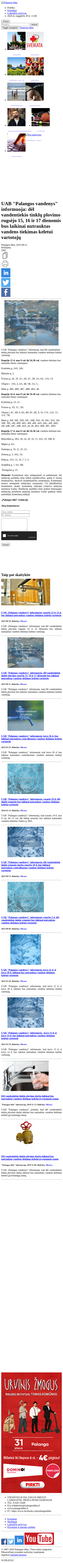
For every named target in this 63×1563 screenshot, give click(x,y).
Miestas (23, 621)
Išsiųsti (5, 545)
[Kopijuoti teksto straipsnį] (5, 258)
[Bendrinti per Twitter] (5, 286)
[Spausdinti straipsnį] (5, 266)
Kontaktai (12, 10)
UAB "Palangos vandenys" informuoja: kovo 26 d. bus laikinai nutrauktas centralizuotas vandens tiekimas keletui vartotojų (31, 739)
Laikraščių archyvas (17, 13)
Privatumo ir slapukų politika (21, 1527)
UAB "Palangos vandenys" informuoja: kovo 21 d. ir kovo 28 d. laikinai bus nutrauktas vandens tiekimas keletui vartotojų (28, 973)
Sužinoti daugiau (18, 1555)
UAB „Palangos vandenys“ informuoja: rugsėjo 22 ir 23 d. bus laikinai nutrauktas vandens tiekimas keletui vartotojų (31, 614)
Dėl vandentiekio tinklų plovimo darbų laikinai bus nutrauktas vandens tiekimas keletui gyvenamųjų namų (30, 1097)
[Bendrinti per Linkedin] (5, 276)
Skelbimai (12, 1521)
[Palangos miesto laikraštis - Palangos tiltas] (9, 2)
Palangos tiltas (26, 27)
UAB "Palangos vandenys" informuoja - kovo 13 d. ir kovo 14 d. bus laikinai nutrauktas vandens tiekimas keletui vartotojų (29, 1036)
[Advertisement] (31, 178)
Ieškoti (34, 24)
